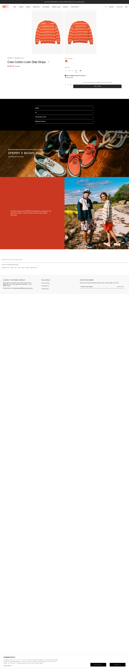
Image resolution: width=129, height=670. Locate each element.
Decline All (98, 664)
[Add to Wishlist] (48, 62)
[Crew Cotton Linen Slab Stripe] (66, 61)
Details (37, 108)
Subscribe (120, 287)
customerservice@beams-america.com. (23, 288)
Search (111, 7)
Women (21, 7)
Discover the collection (16, 156)
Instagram (45, 283)
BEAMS (28, 7)
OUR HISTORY (75, 7)
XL (76, 70)
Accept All (118, 664)
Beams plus (14, 268)
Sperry (23, 268)
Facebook (45, 286)
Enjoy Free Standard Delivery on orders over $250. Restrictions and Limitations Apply (64, 2)
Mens (19, 268)
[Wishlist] (105, 6)
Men (15, 7)
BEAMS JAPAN (56, 7)
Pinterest (45, 289)
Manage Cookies (7, 665)
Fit (36, 112)
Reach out (5, 284)
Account (120, 7)
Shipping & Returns (40, 121)
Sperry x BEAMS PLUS (15, 58)
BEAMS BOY (36, 7)
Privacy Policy (19, 660)
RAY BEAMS (46, 7)
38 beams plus (5, 268)
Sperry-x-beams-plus (31, 268)
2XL (81, 70)
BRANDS (65, 7)
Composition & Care (40, 117)
